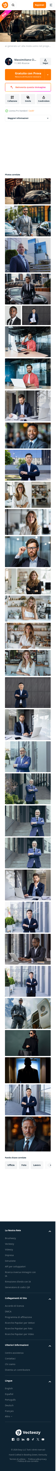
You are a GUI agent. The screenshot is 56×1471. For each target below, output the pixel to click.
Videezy (9, 1268)
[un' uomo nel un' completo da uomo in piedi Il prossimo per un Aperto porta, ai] (27, 1090)
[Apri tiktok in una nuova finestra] (32, 1458)
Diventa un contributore (17, 1388)
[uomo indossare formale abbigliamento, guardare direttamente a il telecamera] (27, 1153)
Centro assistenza (14, 1372)
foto (23, 1184)
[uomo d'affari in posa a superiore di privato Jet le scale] (27, 1032)
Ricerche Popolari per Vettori (20, 1342)
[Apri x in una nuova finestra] (37, 1458)
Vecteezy (9, 1263)
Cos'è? (31, 110)
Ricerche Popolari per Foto (18, 1347)
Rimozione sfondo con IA (18, 1300)
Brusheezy (10, 1257)
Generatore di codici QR (17, 1306)
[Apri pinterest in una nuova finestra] (27, 1458)
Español (9, 1413)
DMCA (8, 1330)
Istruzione (10, 1280)
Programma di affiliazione (18, 1336)
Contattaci (10, 1377)
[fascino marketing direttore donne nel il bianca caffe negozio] (27, 514)
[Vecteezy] (5, 5)
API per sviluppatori (15, 1285)
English (9, 1407)
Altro (7, 1435)
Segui (45, 63)
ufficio (11, 1184)
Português (10, 1419)
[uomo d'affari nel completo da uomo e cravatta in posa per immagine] (13, 314)
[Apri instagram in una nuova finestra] (17, 1458)
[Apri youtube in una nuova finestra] (42, 1458)
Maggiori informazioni (18, 117)
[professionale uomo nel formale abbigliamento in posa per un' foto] (27, 455)
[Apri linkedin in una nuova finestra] (22, 1458)
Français (9, 1430)
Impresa (9, 1274)
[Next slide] (44, 1184)
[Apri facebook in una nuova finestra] (12, 1458)
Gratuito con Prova (28, 74)
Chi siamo (10, 1383)
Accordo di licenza (14, 1325)
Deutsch (9, 1424)
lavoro (37, 1184)
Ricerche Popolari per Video (19, 1353)
